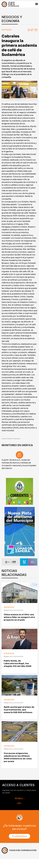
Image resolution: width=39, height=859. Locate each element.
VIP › (19, 803)
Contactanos (19, 836)
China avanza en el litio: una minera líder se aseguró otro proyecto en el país (19, 617)
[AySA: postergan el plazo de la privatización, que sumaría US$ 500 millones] (19, 685)
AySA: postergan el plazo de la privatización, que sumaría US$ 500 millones (19, 710)
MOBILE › (19, 798)
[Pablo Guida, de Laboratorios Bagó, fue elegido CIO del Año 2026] (19, 639)
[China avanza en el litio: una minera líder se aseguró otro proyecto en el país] (19, 593)
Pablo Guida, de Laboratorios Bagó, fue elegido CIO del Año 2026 (17, 663)
